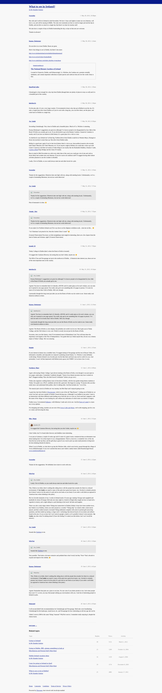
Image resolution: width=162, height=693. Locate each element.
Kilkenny (48, 402)
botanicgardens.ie (38, 65)
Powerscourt (51, 392)
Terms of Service (56, 686)
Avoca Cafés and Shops (67, 408)
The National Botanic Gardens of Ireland (46, 69)
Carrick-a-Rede (33, 150)
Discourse (39, 690)
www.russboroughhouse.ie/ (37, 451)
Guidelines (46, 686)
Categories (37, 686)
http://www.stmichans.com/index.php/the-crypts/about (45, 60)
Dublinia (38, 532)
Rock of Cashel (83, 402)
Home (31, 686)
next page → (33, 625)
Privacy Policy (67, 686)
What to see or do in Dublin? (39, 671)
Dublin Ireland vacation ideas (39, 656)
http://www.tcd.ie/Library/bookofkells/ (40, 57)
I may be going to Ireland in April (40, 663)
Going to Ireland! (35, 641)
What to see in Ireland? (42, 6)
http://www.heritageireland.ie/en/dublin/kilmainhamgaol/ (45, 53)
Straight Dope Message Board (10, 2)
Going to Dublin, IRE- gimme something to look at (46, 648)
